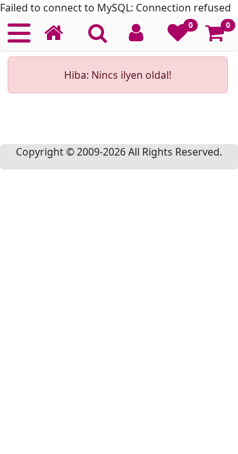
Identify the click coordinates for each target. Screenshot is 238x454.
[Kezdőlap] (58, 33)
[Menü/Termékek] (19, 33)
